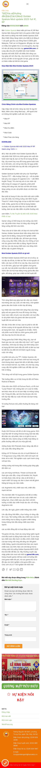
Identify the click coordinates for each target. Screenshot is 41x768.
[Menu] (27, 4)
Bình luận (8, 599)
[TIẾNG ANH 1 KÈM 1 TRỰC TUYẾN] (14, 4)
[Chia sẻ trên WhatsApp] (3, 569)
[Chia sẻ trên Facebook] (7, 569)
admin (25, 26)
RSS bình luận (7, 720)
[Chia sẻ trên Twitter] (10, 569)
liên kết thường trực (13, 580)
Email (7, 625)
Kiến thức (5, 10)
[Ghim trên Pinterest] (17, 569)
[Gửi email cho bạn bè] (14, 569)
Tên (6, 615)
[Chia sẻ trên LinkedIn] (21, 569)
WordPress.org (7, 724)
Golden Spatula (10, 30)
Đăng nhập (6, 712)
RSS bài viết (6, 716)
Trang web (8, 635)
